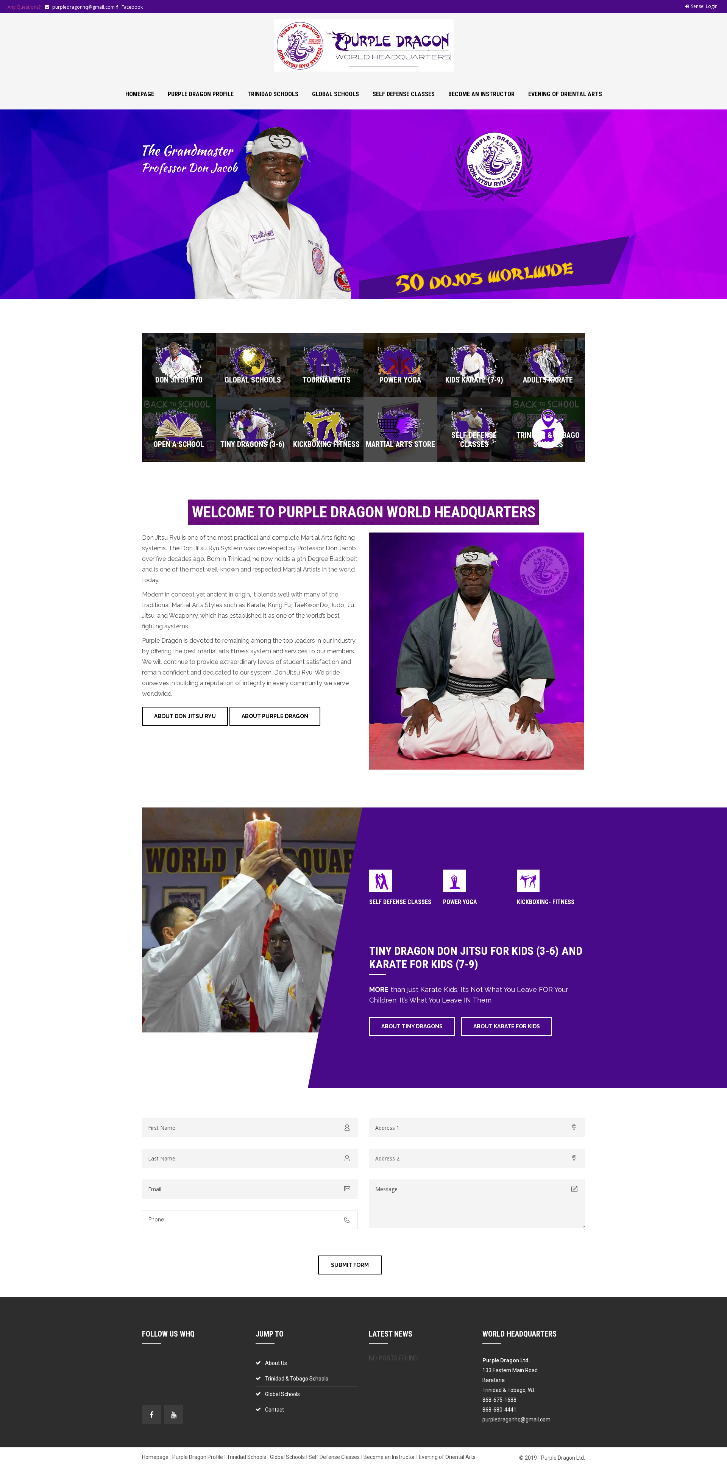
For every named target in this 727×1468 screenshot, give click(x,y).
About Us (276, 1363)
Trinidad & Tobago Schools (548, 440)
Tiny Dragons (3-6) (252, 444)
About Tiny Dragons (412, 1026)
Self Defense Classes (404, 94)
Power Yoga (400, 379)
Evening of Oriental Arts (565, 94)
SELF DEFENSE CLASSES (400, 902)
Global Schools (335, 94)
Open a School (178, 444)
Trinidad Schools (272, 94)
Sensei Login (704, 6)
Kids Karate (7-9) (474, 379)
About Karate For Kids (506, 1026)
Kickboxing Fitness (326, 444)
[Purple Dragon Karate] (363, 45)
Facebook (132, 7)
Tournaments (327, 379)
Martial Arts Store (400, 444)
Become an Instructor (481, 94)
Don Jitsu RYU (179, 379)
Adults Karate (548, 379)
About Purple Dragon (275, 716)
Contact (274, 1410)
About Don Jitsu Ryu (185, 716)
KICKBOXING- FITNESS (545, 902)
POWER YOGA (460, 902)
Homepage (139, 94)
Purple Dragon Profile (201, 94)
